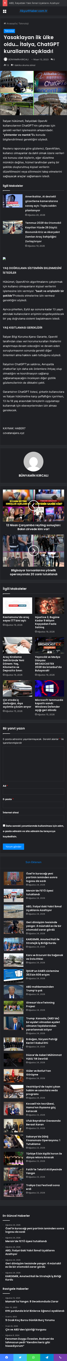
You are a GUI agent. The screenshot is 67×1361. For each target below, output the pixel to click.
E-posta (8, 799)
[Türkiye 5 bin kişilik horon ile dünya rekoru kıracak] (13, 1158)
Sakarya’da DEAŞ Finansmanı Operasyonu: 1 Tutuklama (43, 1140)
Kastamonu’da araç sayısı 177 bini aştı (16, 618)
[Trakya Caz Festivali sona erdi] (13, 1190)
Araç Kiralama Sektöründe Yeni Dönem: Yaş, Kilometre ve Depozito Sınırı (13, 663)
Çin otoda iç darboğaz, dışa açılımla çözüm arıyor (17, 703)
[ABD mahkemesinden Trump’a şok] (13, 991)
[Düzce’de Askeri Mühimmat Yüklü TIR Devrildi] (13, 1060)
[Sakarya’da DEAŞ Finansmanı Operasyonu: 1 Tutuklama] (13, 1141)
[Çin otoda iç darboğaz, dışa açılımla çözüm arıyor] (17, 688)
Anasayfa (11, 23)
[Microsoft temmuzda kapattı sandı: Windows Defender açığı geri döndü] (49, 688)
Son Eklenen (33, 862)
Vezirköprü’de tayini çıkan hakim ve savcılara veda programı (43, 1090)
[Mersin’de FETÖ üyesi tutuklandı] (13, 895)
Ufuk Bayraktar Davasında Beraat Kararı (43, 1122)
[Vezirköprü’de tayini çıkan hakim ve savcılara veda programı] (13, 1091)
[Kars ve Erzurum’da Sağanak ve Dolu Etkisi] (13, 960)
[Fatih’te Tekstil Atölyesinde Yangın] (13, 1174)
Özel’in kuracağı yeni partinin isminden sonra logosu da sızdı (41, 877)
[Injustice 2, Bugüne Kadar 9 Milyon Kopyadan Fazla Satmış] (49, 605)
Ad (5, 785)
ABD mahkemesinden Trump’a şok (40, 988)
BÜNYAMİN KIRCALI (18, 59)
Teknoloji (24, 23)
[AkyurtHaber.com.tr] (33, 11)
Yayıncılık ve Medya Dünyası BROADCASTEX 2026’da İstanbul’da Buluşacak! (48, 663)
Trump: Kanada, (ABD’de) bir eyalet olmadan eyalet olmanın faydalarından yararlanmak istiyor (43, 1024)
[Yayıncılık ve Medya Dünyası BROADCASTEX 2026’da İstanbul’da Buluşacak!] (49, 645)
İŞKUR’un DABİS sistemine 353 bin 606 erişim (42, 972)
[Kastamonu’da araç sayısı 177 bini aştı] (17, 605)
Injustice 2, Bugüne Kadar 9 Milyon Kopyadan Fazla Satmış (47, 622)
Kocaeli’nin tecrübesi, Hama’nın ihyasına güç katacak (41, 1107)
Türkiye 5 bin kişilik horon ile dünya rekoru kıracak (44, 1155)
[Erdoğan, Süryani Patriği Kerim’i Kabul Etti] (13, 1044)
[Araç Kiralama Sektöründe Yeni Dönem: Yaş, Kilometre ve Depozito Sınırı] (17, 645)
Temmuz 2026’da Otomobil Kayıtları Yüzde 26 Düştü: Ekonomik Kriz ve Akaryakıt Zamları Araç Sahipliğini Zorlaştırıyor (43, 232)
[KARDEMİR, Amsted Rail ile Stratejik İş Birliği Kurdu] (13, 944)
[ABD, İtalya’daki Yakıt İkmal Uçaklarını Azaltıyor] (13, 911)
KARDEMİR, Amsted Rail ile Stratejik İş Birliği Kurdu (42, 941)
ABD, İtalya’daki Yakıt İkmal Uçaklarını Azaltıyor (34, 3)
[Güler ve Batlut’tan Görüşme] (13, 1075)
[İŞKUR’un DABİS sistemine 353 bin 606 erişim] (13, 976)
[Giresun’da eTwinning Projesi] (13, 1007)
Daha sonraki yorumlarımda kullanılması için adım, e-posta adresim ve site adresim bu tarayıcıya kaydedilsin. (33, 831)
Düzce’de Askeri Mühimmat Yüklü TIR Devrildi (44, 1057)
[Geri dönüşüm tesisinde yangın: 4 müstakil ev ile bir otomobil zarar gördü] (13, 927)
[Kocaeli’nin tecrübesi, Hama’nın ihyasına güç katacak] (13, 1108)
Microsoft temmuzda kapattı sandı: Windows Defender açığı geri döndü (49, 705)
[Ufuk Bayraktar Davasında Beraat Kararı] (13, 1125)
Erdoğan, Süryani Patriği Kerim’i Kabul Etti (41, 1041)
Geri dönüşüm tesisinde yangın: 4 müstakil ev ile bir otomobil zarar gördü (43, 926)
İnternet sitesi (11, 812)
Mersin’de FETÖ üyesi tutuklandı (39, 892)
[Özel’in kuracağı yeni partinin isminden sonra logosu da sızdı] (13, 878)
